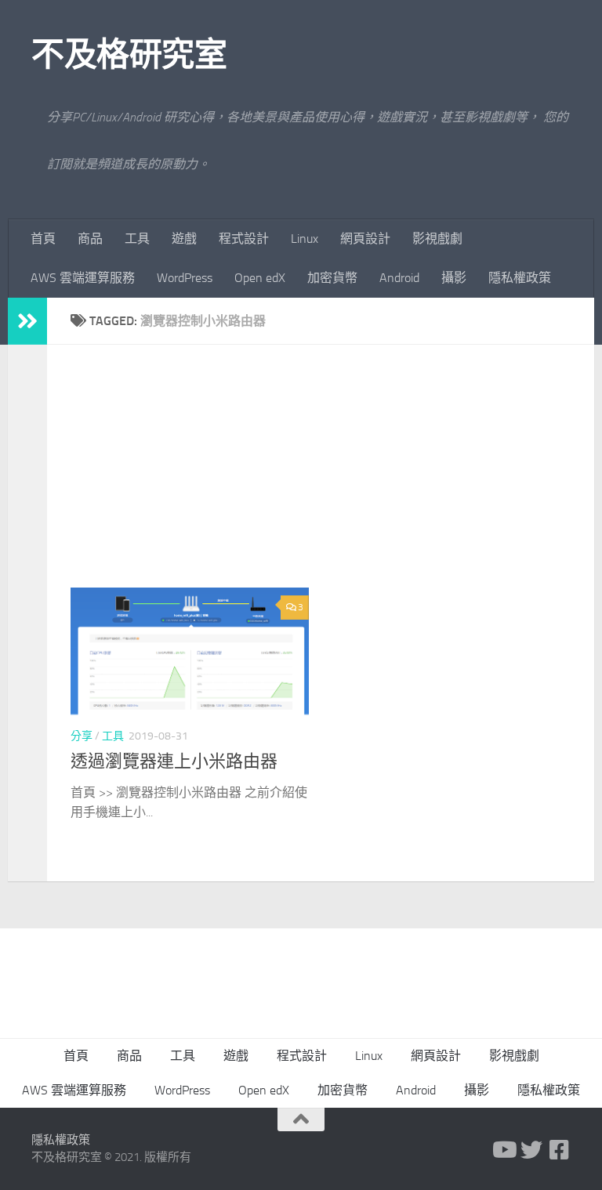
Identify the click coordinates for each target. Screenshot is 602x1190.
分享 (81, 736)
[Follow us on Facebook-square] (560, 1150)
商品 (90, 238)
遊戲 (184, 238)
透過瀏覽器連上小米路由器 (174, 761)
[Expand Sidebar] (27, 321)
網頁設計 (365, 238)
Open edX (259, 277)
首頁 (43, 238)
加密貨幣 (332, 277)
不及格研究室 (129, 54)
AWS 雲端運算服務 (83, 277)
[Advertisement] (332, 478)
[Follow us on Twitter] (531, 1150)
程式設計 (244, 238)
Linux (304, 238)
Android (399, 277)
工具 (137, 238)
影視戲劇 (437, 238)
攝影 (453, 277)
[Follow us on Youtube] (503, 1150)
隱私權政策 (519, 277)
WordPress (184, 277)
